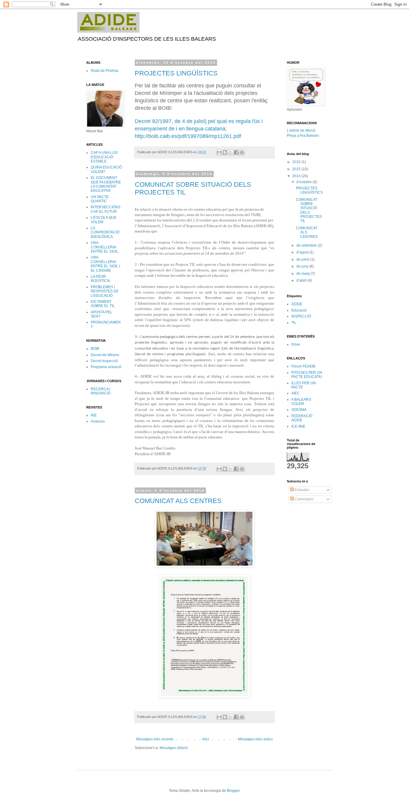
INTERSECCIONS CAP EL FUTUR (105, 209)
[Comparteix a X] (231, 152)
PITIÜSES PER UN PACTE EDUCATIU (306, 374)
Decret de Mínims (105, 355)
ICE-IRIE (298, 426)
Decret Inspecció (104, 361)
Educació (299, 310)
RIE (94, 415)
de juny (302, 266)
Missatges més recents (154, 739)
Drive (295, 344)
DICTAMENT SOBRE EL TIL (103, 304)
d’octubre (304, 182)
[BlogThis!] (225, 152)
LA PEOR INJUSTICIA (100, 278)
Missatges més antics (255, 739)
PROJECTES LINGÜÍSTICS (176, 73)
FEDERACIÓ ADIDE (301, 418)
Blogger (233, 791)
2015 (297, 169)
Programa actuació (106, 367)
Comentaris (303, 499)
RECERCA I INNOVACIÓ (100, 391)
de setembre (307, 245)
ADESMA (299, 410)
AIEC (295, 393)
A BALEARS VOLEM (301, 401)
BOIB (95, 349)
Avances (98, 421)
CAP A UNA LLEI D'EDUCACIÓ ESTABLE (104, 157)
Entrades (301, 490)
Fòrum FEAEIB (303, 366)
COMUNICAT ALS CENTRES (178, 501)
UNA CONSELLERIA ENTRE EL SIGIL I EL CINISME (105, 263)
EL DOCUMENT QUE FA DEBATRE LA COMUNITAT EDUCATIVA (106, 184)
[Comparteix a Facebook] (236, 152)
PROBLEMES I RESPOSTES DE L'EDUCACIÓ (105, 291)
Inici (205, 739)
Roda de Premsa (104, 71)
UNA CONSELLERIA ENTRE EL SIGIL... (106, 247)
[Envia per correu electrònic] (219, 152)
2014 (297, 176)
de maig (303, 273)
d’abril (301, 280)
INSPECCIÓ (301, 316)
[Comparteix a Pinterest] (242, 152)
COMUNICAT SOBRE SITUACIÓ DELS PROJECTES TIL (309, 210)
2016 (297, 162)
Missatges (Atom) (174, 748)
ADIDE (296, 304)
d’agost (302, 252)
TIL (293, 323)
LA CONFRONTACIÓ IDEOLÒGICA (105, 232)
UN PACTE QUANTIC (100, 199)
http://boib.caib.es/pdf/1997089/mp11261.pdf (188, 136)
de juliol (303, 259)
